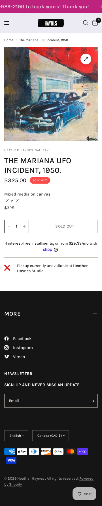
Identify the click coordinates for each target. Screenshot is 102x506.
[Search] (85, 23)
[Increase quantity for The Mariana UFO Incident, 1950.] (24, 226)
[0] (94, 23)
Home (8, 40)
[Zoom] (85, 59)
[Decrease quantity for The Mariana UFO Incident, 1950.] (9, 226)
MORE (12, 313)
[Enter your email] (92, 401)
